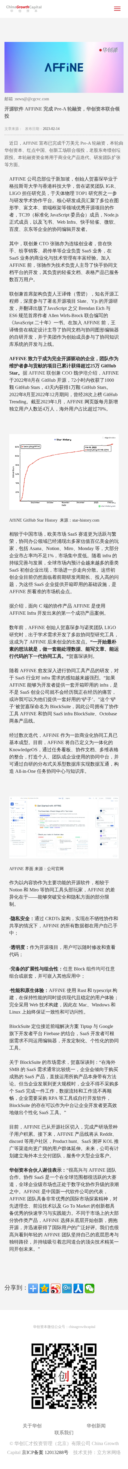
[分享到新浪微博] (55, 1288)
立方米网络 (109, 1452)
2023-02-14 (51, 129)
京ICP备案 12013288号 (45, 1452)
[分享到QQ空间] (44, 1288)
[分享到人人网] (78, 1288)
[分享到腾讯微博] (67, 1288)
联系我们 (64, 1432)
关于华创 (32, 1425)
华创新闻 (96, 1425)
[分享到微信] (89, 1288)
